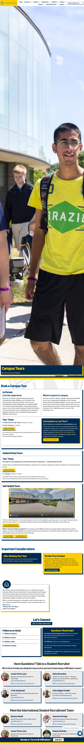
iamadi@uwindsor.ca (17, 721)
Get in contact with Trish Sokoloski (22, 700)
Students (54, 2)
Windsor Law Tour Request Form (65, 432)
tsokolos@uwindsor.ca (17, 697)
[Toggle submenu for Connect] (65, 4)
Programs (27, 2)
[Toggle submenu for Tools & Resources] (57, 4)
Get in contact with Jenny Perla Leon (23, 683)
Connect (61, 4)
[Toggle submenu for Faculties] (39, 2)
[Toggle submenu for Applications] (50, 2)
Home (21, 2)
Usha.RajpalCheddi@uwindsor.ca (62, 695)
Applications (45, 2)
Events (62, 2)
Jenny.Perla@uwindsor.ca (18, 680)
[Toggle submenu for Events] (65, 2)
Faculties (35, 2)
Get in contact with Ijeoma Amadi (22, 724)
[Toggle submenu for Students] (58, 2)
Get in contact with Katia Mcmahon (64, 683)
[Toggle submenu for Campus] (44, 4)
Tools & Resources (51, 4)
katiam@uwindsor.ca (59, 680)
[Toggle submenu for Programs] (31, 2)
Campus (40, 4)
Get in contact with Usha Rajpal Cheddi (65, 698)
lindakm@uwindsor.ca (59, 721)
